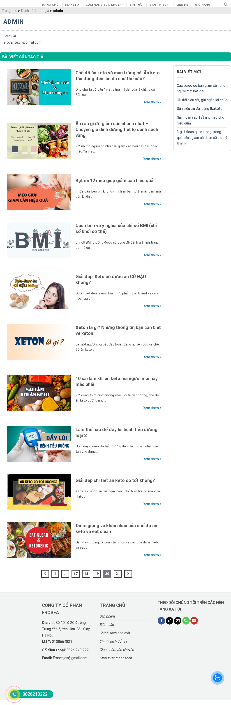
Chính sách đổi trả (113, 641)
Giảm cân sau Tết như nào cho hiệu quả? (200, 120)
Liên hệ (182, 4)
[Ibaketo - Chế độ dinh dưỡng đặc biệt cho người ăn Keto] (18, 6)
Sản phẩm (107, 616)
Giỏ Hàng (202, 4)
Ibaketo (72, 4)
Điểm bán (107, 625)
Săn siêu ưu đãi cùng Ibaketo (199, 108)
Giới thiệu (157, 4)
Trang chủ (49, 4)
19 (97, 574)
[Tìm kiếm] (226, 4)
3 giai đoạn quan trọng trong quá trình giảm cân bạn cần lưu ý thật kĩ (202, 138)
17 (76, 574)
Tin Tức (136, 4)
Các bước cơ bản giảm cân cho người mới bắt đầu (201, 88)
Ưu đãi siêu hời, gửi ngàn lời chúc (202, 100)
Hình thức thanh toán (116, 658)
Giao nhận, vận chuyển (117, 650)
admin (13, 21)
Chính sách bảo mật (115, 633)
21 (118, 574)
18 (86, 574)
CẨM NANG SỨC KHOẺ (103, 4)
